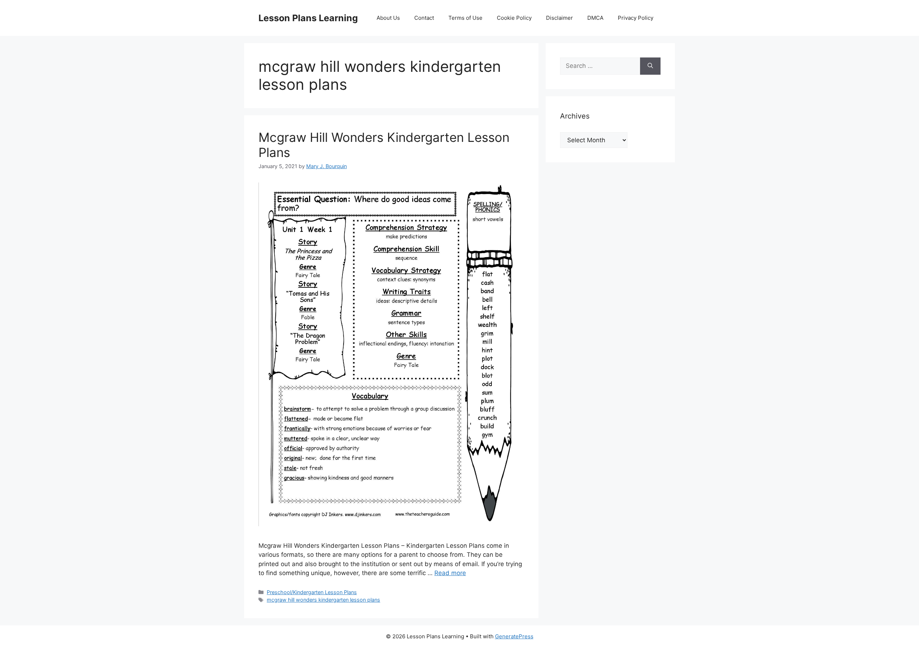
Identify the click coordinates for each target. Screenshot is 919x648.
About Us (388, 17)
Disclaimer (559, 17)
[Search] (650, 66)
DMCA (595, 17)
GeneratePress (514, 636)
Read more (450, 573)
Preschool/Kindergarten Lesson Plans (312, 592)
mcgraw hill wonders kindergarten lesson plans (323, 600)
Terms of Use (465, 17)
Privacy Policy (635, 17)
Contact (424, 17)
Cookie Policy (514, 17)
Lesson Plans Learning (308, 18)
